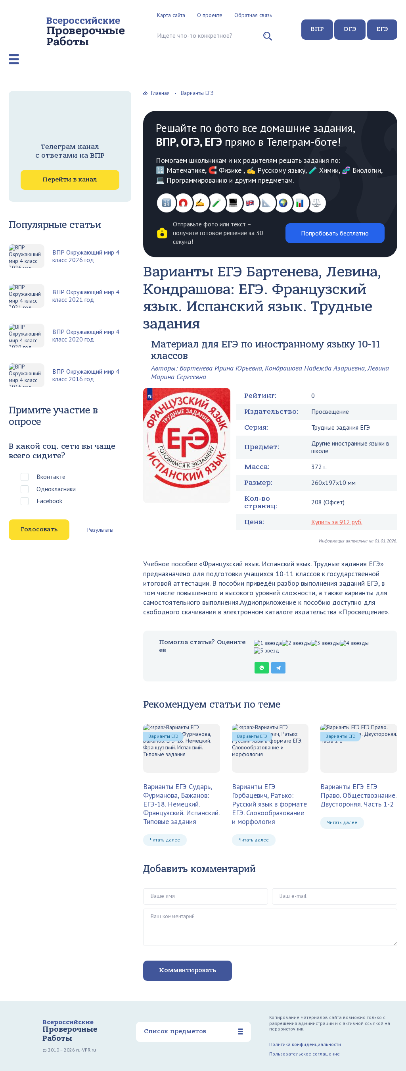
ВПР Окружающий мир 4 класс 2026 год (85, 256)
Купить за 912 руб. (336, 522)
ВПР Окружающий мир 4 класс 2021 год (85, 295)
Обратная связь (253, 15)
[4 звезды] (354, 643)
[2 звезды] (296, 643)
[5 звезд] (266, 650)
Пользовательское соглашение (304, 1054)
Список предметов (175, 1031)
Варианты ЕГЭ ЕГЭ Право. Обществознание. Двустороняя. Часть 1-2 (358, 795)
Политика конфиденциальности (305, 1044)
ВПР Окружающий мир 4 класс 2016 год (85, 375)
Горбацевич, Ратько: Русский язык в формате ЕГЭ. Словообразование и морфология (269, 804)
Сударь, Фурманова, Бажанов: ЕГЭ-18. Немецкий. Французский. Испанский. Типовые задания (181, 804)
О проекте (209, 15)
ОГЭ (349, 29)
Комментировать (187, 970)
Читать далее (165, 840)
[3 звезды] (325, 643)
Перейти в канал (69, 179)
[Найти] (267, 39)
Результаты (100, 530)
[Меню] (14, 59)
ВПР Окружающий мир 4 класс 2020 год (85, 335)
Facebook (49, 501)
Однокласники (56, 489)
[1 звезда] (268, 643)
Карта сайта (171, 15)
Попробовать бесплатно (335, 233)
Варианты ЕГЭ (163, 736)
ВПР (317, 29)
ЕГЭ (382, 29)
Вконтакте (50, 477)
